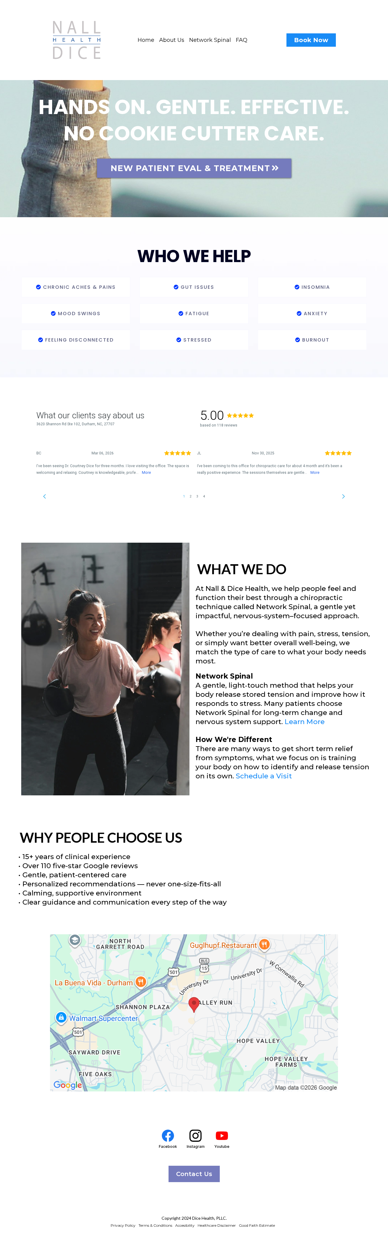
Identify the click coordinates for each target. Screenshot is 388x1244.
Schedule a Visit (264, 776)
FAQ (241, 40)
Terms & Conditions (155, 1225)
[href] (194, 1012)
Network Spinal (210, 40)
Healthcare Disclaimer (217, 1225)
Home (146, 40)
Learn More (305, 721)
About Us (171, 40)
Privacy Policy (123, 1225)
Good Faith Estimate (257, 1225)
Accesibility (185, 1225)
